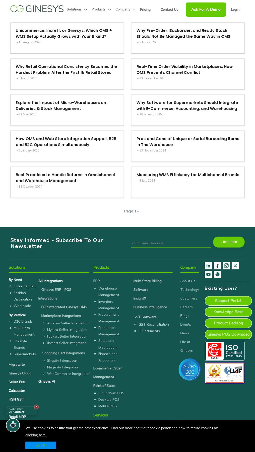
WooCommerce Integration (68, 373)
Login (235, 9)
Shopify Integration (62, 360)
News (185, 333)
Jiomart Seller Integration (67, 343)
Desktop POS (109, 399)
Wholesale (22, 305)
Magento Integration (63, 367)
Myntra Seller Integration (67, 329)
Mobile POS (107, 406)
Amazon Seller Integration (68, 323)
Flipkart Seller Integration (67, 336)
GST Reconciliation (153, 324)
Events (185, 324)
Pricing (145, 9)
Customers (188, 298)
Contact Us (169, 9)
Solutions (74, 9)
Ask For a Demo (206, 9)
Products (99, 9)
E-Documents (149, 331)
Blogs (184, 315)
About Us (187, 281)
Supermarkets (25, 354)
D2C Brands (23, 321)
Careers (186, 307)
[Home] (37, 7)
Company (123, 9)
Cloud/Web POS (111, 393)
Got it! (40, 445)
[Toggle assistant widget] (13, 425)
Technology (189, 289)
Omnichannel (24, 286)
